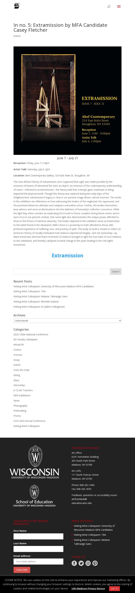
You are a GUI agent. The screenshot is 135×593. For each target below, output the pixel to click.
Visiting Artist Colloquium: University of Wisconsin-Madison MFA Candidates (54, 286)
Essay (17, 359)
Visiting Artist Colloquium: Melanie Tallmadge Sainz (41, 296)
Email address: (22, 555)
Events (17, 36)
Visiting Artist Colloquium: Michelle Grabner (36, 301)
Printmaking (20, 410)
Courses (18, 354)
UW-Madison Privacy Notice (88, 588)
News (17, 400)
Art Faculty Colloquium (26, 339)
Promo (17, 415)
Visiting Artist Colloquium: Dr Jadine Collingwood (39, 306)
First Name (20, 530)
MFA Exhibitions (22, 395)
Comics (17, 349)
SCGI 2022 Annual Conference (29, 420)
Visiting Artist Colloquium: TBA (30, 291)
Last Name (20, 543)
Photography (20, 405)
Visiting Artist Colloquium (27, 426)
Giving (17, 375)
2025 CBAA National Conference (31, 334)
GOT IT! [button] (114, 588)
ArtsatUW (19, 344)
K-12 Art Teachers (23, 390)
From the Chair (21, 370)
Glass (16, 380)
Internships (19, 385)
